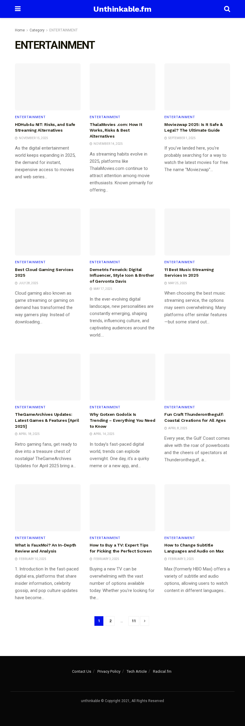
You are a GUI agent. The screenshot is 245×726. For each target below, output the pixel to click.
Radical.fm (162, 671)
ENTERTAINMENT (63, 30)
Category (37, 30)
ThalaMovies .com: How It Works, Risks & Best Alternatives (116, 130)
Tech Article (137, 671)
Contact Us (81, 671)
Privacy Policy (108, 671)
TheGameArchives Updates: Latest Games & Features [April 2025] (47, 420)
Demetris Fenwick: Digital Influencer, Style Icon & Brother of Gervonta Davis (122, 275)
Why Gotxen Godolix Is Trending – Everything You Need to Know (122, 420)
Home (20, 30)
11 (134, 621)
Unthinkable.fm (122, 9)
